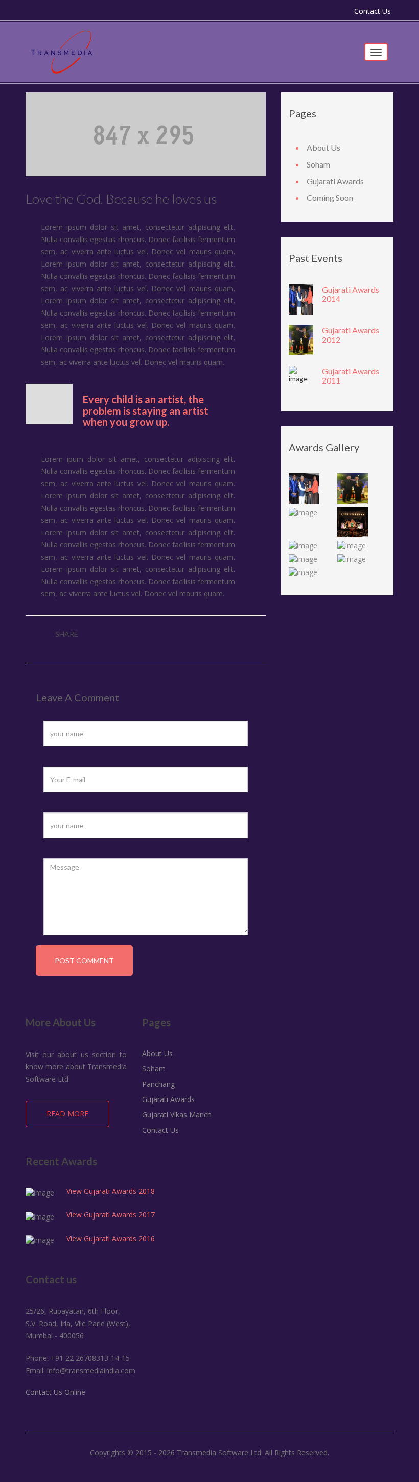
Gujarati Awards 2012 (350, 334)
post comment (84, 960)
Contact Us (372, 11)
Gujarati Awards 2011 (350, 375)
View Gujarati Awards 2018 (110, 1191)
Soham (318, 164)
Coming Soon (330, 197)
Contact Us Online (55, 1392)
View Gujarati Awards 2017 (110, 1215)
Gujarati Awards (335, 181)
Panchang (158, 1084)
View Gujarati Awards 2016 (110, 1239)
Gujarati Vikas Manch (177, 1114)
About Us (323, 147)
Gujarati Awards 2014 (350, 293)
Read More (67, 1113)
